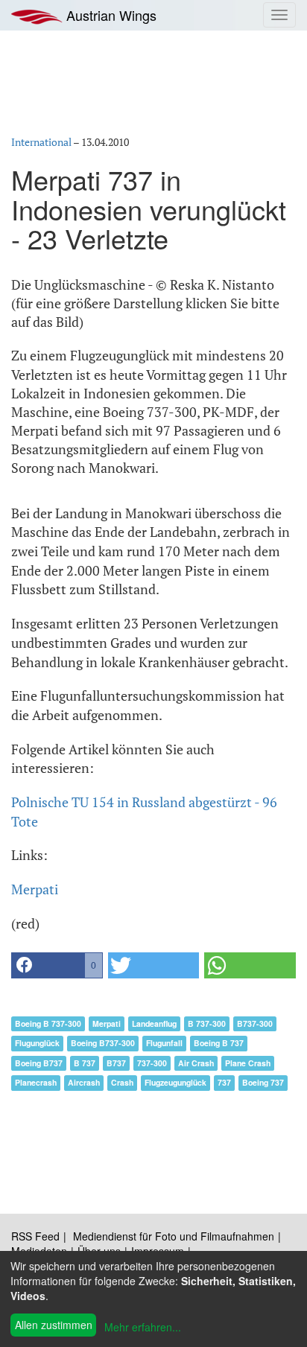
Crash (122, 1082)
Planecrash (36, 1082)
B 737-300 (207, 1023)
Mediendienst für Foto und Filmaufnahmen (173, 1236)
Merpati (34, 889)
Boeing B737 (39, 1063)
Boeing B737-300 (103, 1042)
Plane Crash (247, 1063)
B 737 (84, 1063)
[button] (57, 965)
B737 (116, 1063)
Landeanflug (154, 1023)
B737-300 (255, 1023)
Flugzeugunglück (175, 1082)
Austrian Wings (109, 15)
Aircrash (84, 1082)
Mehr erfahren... (142, 1326)
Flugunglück (37, 1042)
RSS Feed (35, 1236)
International (41, 142)
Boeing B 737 (219, 1042)
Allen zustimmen (53, 1324)
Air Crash (196, 1063)
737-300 (152, 1063)
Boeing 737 (263, 1082)
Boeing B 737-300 (48, 1023)
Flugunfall (164, 1042)
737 (224, 1082)
